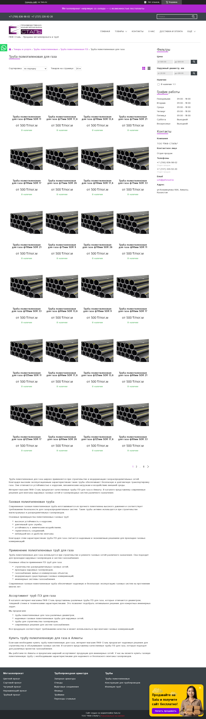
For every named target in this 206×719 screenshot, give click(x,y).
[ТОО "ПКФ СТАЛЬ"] (25, 29)
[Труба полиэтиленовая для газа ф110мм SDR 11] (26, 94)
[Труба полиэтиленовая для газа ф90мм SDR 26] (62, 414)
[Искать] (193, 17)
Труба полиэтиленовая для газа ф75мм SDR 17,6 (62, 118)
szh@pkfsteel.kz (165, 179)
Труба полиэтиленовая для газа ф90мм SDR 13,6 (62, 310)
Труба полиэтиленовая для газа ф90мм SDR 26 (62, 438)
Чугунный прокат (12, 686)
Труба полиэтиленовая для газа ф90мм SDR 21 (132, 374)
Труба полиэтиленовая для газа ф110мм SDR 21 (26, 246)
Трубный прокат (11, 694)
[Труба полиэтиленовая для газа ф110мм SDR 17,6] (97, 158)
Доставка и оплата (171, 31)
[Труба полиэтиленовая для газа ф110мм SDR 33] (26, 286)
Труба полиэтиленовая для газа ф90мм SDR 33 (133, 438)
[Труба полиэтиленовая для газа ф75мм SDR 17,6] (62, 94)
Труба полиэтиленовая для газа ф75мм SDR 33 (133, 182)
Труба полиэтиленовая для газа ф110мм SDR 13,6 (97, 118)
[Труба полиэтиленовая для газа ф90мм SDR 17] (133, 286)
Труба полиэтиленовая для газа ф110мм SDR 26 (97, 246)
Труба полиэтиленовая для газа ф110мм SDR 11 (26, 118)
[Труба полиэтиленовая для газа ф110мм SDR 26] (97, 222)
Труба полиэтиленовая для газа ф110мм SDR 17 (26, 182)
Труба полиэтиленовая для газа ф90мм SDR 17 (132, 310)
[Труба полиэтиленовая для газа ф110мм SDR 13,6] (97, 94)
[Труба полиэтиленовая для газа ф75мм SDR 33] (133, 158)
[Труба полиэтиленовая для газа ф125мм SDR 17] (26, 414)
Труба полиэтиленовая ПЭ (74, 49)
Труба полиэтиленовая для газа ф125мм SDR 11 (26, 374)
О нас (151, 31)
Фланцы (58, 690)
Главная (105, 31)
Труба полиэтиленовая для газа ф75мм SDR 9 (62, 246)
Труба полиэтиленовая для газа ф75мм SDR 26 (62, 182)
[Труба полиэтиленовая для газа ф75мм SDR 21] (133, 94)
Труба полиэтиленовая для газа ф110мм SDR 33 (27, 310)
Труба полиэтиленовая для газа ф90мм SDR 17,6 (62, 374)
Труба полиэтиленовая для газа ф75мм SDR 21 (132, 118)
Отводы (58, 682)
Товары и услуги (22, 49)
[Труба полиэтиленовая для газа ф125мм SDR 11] (26, 350)
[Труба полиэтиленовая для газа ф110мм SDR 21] (26, 222)
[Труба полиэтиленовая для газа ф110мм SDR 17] (26, 158)
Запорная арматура (64, 678)
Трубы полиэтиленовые (45, 49)
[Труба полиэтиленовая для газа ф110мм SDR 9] (97, 286)
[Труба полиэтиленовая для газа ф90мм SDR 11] (133, 222)
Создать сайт (31, 2)
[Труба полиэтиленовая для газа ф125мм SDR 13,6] (97, 350)
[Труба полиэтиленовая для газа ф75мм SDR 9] (62, 222)
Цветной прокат (11, 678)
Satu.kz (117, 713)
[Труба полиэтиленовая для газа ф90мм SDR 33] (133, 414)
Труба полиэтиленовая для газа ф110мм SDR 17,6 (97, 182)
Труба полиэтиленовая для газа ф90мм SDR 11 (133, 246)
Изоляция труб (113, 686)
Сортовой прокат (12, 682)
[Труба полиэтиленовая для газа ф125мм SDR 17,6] (97, 414)
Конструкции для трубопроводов (122, 682)
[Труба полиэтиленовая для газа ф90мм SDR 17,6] (62, 350)
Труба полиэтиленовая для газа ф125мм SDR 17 (27, 438)
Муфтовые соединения (66, 686)
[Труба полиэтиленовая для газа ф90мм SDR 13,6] (62, 286)
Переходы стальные (65, 698)
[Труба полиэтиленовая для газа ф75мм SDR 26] (62, 158)
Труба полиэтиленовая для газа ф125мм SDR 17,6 (97, 438)
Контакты (137, 31)
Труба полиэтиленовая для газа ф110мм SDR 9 (97, 310)
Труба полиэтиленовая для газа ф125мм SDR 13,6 (97, 374)
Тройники (59, 694)
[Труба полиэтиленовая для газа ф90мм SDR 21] (133, 350)
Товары (119, 31)
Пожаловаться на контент (113, 716)
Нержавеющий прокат (15, 690)
